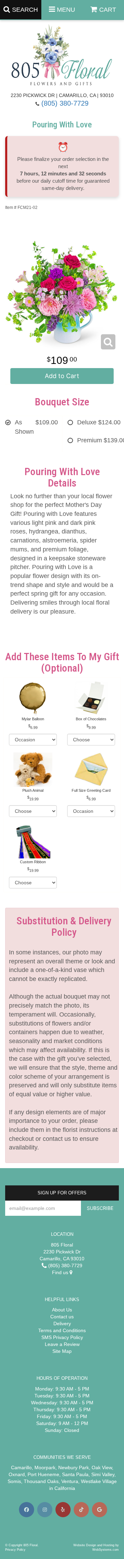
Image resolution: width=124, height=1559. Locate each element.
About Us (62, 1309)
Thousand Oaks (41, 1481)
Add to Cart (62, 375)
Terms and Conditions (62, 1330)
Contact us (62, 1316)
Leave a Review (62, 1344)
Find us (61, 1272)
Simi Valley (102, 1474)
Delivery (62, 1323)
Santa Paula (75, 1474)
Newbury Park (73, 1467)
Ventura (69, 1481)
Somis (14, 1481)
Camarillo (21, 1467)
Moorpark (44, 1467)
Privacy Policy (15, 1549)
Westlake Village (99, 1481)
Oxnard (17, 1474)
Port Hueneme (43, 1474)
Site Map (62, 1351)
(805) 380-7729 (65, 103)
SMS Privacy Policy (62, 1337)
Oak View (102, 1467)
